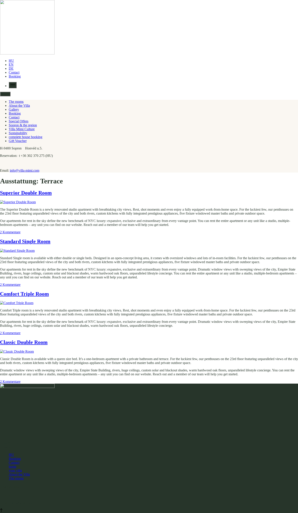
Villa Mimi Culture (22, 129)
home (12, 466)
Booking (15, 76)
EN (11, 64)
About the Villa (19, 105)
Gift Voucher (18, 141)
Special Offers (18, 121)
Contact (14, 72)
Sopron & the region (23, 125)
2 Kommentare (10, 232)
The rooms (16, 101)
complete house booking (25, 137)
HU (11, 61)
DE (11, 68)
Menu (5, 94)
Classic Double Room (24, 342)
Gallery (14, 109)
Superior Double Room (26, 193)
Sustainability (18, 133)
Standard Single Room (25, 241)
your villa (15, 470)
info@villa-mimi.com (24, 170)
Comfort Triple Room (24, 294)
